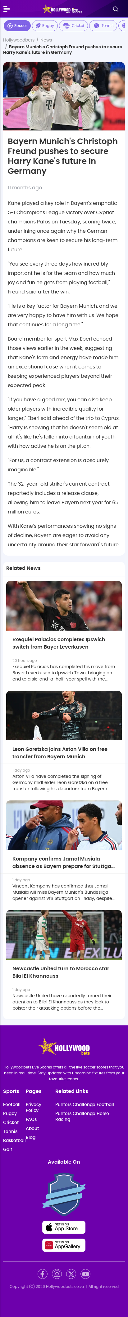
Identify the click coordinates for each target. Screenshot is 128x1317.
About (32, 1128)
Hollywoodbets (18, 40)
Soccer (20, 26)
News (46, 40)
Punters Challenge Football (84, 1105)
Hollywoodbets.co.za (65, 1286)
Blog (30, 1137)
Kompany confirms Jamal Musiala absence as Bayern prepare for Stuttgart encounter (63, 866)
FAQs (31, 1119)
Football (12, 1105)
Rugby (48, 26)
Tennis (107, 26)
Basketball (14, 1141)
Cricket (78, 26)
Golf (7, 1149)
